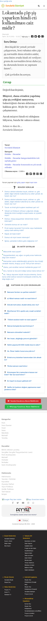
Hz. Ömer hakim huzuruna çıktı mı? (21, 351)
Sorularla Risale (8, 580)
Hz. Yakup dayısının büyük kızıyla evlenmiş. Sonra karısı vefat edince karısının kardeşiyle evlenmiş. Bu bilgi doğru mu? (21, 277)
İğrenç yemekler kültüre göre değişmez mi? (21, 241)
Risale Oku (7, 582)
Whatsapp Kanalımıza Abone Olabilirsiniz (24, 407)
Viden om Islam (29, 555)
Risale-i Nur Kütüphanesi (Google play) (30, 582)
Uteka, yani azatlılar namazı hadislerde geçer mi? (22, 267)
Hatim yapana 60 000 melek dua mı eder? (23, 345)
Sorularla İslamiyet (12, 148)
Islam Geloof (28, 558)
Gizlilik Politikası (8, 489)
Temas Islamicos (29, 562)
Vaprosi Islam (28, 553)
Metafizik (5, 433)
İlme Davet (7, 546)
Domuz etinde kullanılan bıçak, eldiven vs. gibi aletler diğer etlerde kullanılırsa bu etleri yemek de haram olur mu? (24, 194)
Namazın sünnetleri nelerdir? (18, 332)
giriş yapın (21, 182)
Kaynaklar (5, 482)
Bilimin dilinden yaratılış (10, 450)
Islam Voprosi (28, 543)
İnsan (4, 428)
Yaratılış (5, 438)
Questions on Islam (30, 541)
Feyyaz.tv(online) (29, 613)
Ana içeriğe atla (6, 1)
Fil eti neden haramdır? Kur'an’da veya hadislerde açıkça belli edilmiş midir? (23, 229)
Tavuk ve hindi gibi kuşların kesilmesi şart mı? (22, 207)
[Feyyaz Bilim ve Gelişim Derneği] (23, 510)
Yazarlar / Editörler (9, 479)
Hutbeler (5, 460)
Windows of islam (29, 565)
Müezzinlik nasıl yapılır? (12, 252)
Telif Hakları (6, 492)
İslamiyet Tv (7, 594)
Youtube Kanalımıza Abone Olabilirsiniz (24, 401)
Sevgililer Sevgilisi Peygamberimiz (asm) (17, 452)
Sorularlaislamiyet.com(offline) (33, 611)
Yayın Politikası (7, 487)
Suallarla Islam (29, 546)
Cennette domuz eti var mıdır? (16, 225)
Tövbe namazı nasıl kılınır (17, 366)
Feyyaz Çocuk (29, 594)
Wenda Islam (28, 560)
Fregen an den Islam (30, 548)
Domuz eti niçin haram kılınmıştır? (17, 237)
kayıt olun (33, 182)
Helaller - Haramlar (13, 154)
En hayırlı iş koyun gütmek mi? (19, 381)
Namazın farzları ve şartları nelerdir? (21, 292)
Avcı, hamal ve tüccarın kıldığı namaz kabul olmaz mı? (23, 271)
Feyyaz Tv (7, 589)
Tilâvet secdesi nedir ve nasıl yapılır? (22, 320)
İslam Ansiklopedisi (9, 465)
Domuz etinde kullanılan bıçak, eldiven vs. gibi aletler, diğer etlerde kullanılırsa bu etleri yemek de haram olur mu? (24, 201)
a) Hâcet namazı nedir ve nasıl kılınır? (22, 298)
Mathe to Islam (29, 567)
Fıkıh (3, 423)
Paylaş (26, 37)
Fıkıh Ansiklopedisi (9, 455)
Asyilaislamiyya (29, 550)
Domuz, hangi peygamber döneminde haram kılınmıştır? (22, 220)
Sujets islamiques (29, 570)
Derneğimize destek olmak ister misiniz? (23, 515)
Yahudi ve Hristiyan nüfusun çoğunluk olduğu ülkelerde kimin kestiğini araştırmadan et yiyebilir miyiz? (23, 213)
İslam (4, 430)
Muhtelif (5, 435)
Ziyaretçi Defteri (8, 484)
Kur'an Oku (28, 604)
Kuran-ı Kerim (8, 541)
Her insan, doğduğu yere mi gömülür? (22, 338)
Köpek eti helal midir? (13, 234)
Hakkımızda (6, 476)
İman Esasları (7, 425)
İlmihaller (5, 462)
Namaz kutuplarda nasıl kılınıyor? (20, 326)
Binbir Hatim (7, 543)
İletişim (4, 494)
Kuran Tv (7, 592)
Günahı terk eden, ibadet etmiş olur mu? (23, 305)
